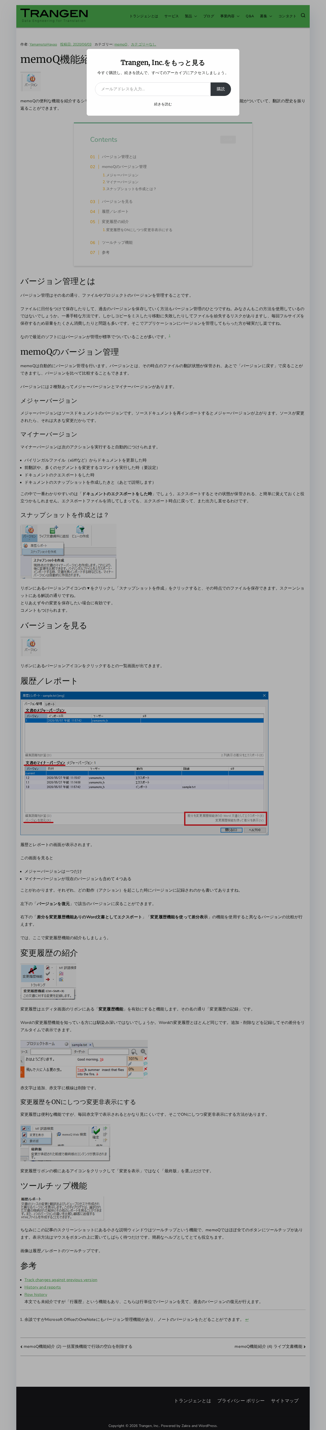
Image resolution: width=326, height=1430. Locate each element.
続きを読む (163, 104)
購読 (221, 89)
